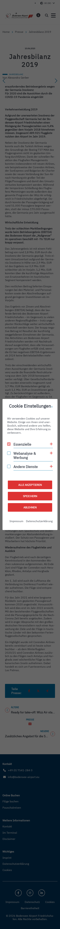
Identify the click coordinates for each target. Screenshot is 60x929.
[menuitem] (16, 521)
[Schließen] (52, 407)
